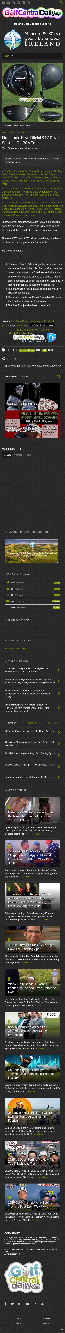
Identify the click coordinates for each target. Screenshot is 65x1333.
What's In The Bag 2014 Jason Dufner (28, 404)
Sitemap (46, 1323)
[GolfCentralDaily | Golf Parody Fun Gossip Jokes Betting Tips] (32, 17)
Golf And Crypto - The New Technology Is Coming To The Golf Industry (31, 1074)
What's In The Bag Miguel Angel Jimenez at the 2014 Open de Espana (31, 430)
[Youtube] (18, 3)
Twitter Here (21, 325)
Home (4, 133)
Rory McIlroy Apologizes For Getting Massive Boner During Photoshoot (28, 1031)
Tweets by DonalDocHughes (17, 648)
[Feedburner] (28, 3)
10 (10, 1197)
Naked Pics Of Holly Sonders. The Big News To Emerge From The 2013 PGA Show (30, 816)
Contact (46, 1318)
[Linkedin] (23, 3)
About (18, 1323)
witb (11, 133)
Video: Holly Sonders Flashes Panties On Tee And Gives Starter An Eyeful (32, 988)
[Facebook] (3, 3)
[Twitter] (8, 3)
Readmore (34, 834)
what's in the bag (22, 133)
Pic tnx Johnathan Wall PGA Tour (32, 329)
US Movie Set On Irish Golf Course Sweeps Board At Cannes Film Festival (31, 1116)
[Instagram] (13, 3)
